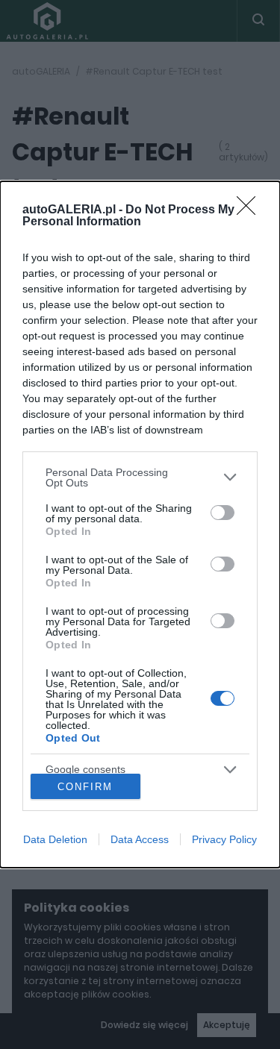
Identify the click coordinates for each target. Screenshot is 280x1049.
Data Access (140, 839)
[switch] (222, 512)
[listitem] (140, 477)
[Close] (251, 210)
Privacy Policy (224, 839)
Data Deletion (55, 839)
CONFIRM (85, 786)
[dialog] (140, 524)
